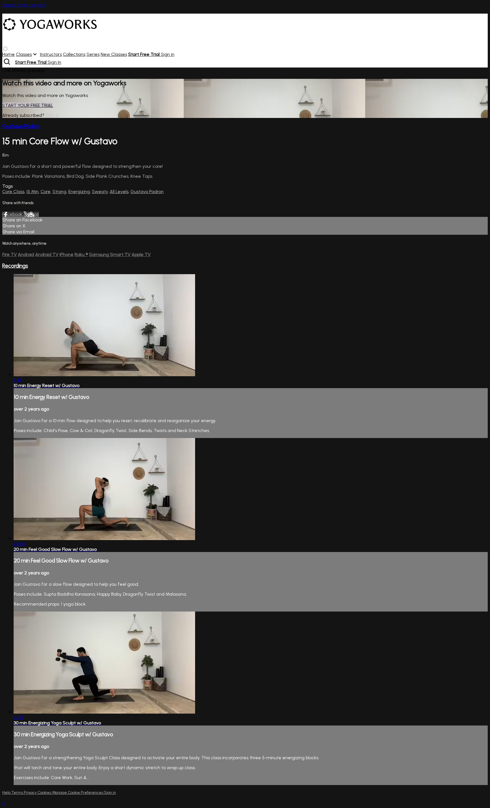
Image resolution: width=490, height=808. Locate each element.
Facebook (13, 214)
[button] (5, 48)
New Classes (114, 54)
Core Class (13, 191)
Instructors (51, 54)
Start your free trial (27, 105)
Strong (59, 191)
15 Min (32, 191)
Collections (74, 54)
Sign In (54, 62)
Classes (24, 54)
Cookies (44, 792)
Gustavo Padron (21, 126)
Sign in (167, 54)
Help (6, 792)
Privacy (30, 792)
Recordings (15, 266)
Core (45, 191)
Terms (17, 792)
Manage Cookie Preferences (78, 792)
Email (33, 214)
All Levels (119, 191)
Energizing (79, 191)
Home (8, 54)
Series (93, 54)
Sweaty (100, 191)
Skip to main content (23, 5)
